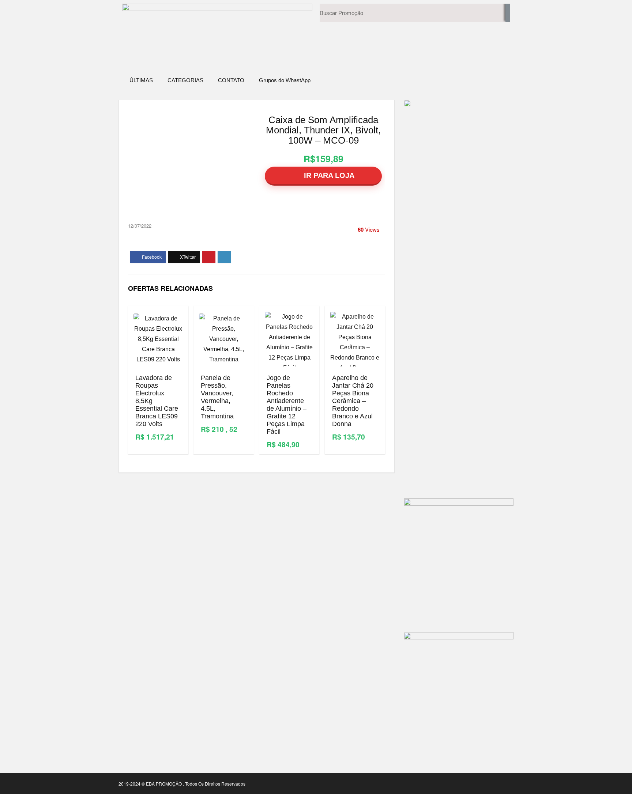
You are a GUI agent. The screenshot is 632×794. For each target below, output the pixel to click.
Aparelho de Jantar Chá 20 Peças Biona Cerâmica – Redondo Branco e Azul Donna (352, 401)
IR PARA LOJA (328, 175)
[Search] (507, 13)
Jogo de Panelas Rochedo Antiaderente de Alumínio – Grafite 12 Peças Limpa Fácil (286, 404)
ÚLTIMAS (141, 80)
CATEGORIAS (185, 80)
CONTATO (231, 80)
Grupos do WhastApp (285, 80)
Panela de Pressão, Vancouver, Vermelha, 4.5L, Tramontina (217, 397)
